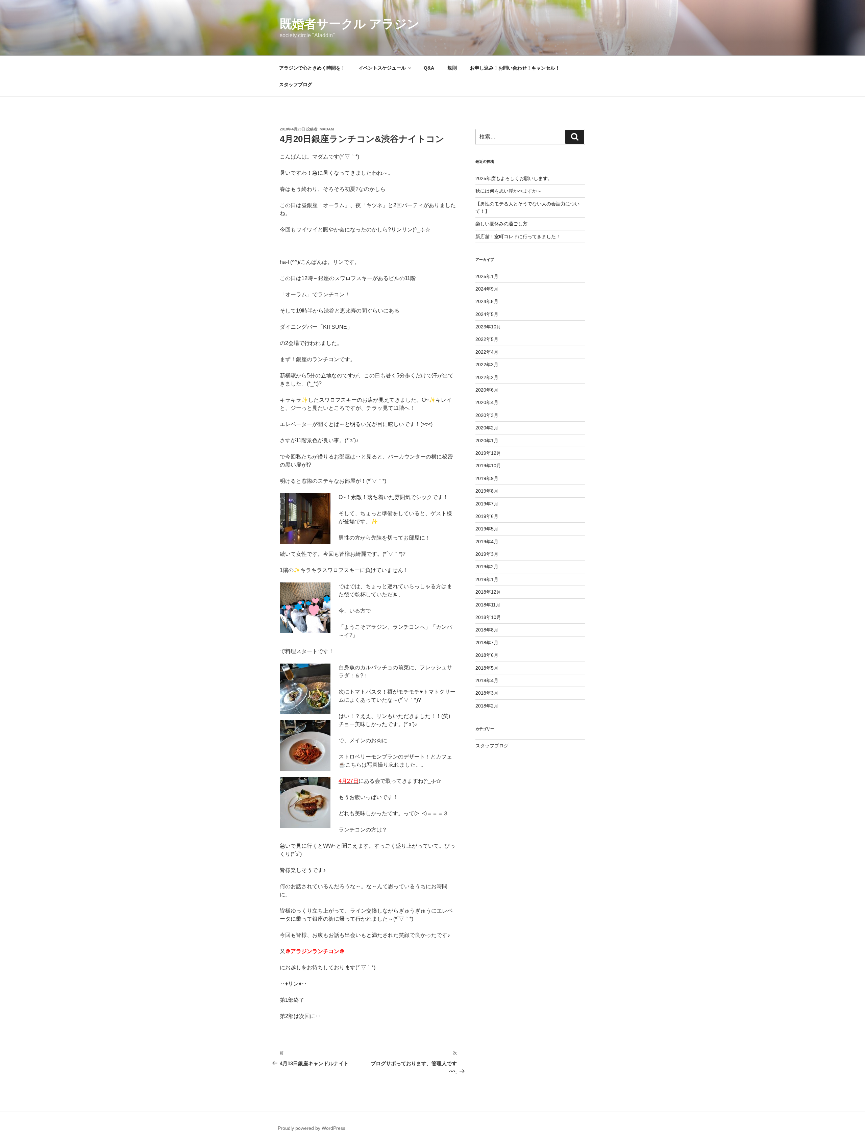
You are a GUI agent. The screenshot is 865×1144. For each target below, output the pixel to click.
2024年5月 (486, 314)
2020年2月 (486, 427)
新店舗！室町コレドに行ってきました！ (518, 236)
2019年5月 (486, 528)
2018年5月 (486, 668)
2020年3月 (486, 415)
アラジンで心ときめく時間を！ (312, 68)
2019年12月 (488, 453)
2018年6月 (486, 655)
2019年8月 (486, 491)
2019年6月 (486, 516)
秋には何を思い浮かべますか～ (508, 191)
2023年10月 (488, 326)
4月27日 (349, 781)
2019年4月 (486, 541)
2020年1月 (486, 440)
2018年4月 (486, 680)
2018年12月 (488, 592)
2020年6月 (486, 390)
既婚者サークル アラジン (349, 24)
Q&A (429, 68)
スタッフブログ (295, 84)
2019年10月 (488, 465)
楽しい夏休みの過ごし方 (501, 223)
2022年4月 (486, 352)
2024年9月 (486, 289)
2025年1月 (486, 276)
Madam (327, 129)
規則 (452, 68)
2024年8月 (486, 301)
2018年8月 (486, 629)
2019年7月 (486, 503)
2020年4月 (486, 402)
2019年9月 (486, 478)
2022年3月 (486, 364)
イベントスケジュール (382, 68)
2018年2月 (486, 705)
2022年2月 (486, 377)
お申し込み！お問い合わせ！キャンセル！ (515, 68)
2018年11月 (487, 604)
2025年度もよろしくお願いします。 (513, 178)
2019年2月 (486, 566)
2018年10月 (488, 617)
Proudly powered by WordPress (311, 1128)
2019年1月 (486, 579)
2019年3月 (486, 554)
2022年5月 (486, 339)
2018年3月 (486, 693)
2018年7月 (486, 642)
